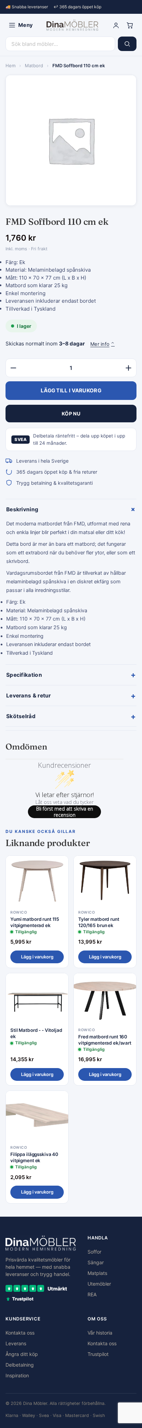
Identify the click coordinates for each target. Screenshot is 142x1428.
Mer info (102, 344)
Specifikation (71, 674)
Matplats (97, 1273)
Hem (11, 65)
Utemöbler (99, 1284)
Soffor (94, 1252)
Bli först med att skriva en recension (64, 811)
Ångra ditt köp (22, 1354)
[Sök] (127, 44)
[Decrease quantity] (13, 368)
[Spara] (58, 866)
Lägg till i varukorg (71, 390)
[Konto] (116, 25)
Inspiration (17, 1375)
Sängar (96, 1262)
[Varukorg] (129, 25)
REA (92, 1294)
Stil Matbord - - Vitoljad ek (36, 1033)
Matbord (34, 65)
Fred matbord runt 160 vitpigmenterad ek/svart (104, 1040)
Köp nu (71, 413)
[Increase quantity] (128, 368)
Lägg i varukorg (37, 956)
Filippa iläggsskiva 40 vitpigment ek (34, 1157)
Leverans (16, 1343)
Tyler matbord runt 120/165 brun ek (98, 922)
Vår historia (100, 1333)
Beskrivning (71, 509)
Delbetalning (20, 1365)
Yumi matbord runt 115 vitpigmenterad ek (34, 922)
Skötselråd (71, 716)
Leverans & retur (71, 695)
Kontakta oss (20, 1333)
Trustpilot (98, 1354)
